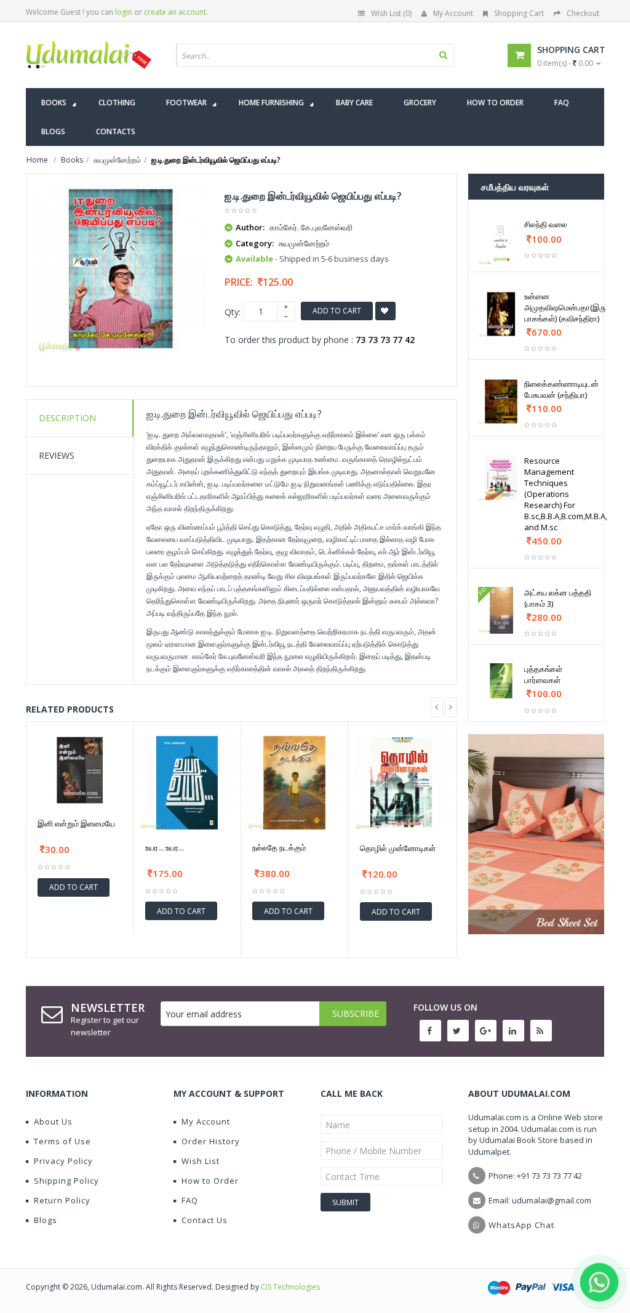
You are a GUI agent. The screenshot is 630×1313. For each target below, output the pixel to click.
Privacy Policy (63, 1160)
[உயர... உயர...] (188, 782)
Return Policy (62, 1200)
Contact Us (204, 1220)
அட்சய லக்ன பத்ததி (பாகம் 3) (557, 598)
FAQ (189, 1200)
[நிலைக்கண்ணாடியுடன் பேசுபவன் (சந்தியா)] (501, 401)
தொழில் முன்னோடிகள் (398, 848)
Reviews (56, 455)
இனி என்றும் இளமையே (76, 823)
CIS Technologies (290, 1287)
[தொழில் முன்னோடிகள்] (402, 782)
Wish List (200, 1160)
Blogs (45, 1220)
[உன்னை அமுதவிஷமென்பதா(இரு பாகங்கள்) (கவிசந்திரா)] (501, 314)
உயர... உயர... (164, 847)
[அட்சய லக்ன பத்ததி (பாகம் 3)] (501, 610)
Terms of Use (62, 1141)
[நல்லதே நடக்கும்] (295, 782)
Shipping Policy (66, 1180)
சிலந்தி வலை (545, 224)
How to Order (210, 1180)
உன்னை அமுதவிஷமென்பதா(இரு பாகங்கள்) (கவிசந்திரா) (564, 307)
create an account (175, 12)
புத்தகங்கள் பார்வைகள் (543, 674)
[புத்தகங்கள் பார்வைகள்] (501, 680)
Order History (210, 1141)
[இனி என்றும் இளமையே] (80, 770)
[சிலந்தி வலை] (501, 242)
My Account (453, 13)
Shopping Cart (519, 13)
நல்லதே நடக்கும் (279, 847)
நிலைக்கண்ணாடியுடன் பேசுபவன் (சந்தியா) (561, 389)
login (123, 12)
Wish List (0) (391, 13)
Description (67, 418)
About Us (53, 1121)
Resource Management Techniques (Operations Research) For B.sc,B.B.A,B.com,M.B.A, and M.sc (565, 494)
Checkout (583, 13)
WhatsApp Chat (521, 1224)
